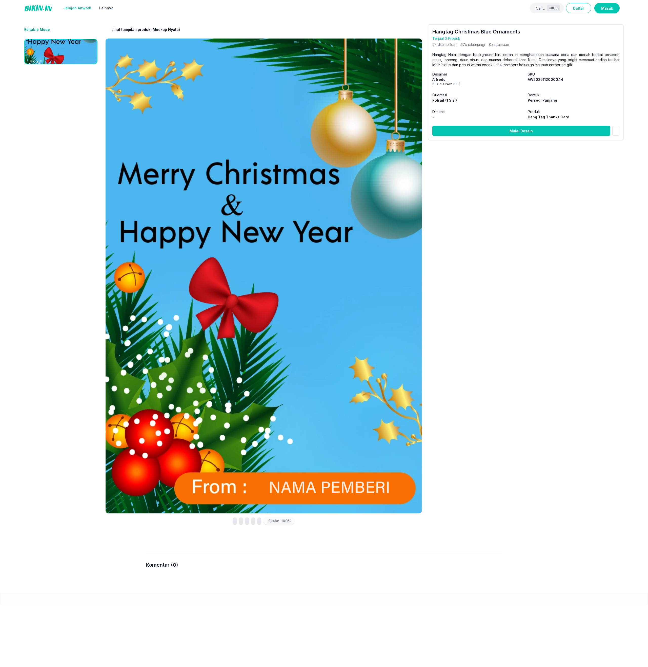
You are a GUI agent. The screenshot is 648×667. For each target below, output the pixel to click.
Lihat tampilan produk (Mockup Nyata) (145, 29)
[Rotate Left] (235, 521)
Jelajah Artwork (77, 8)
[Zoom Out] (259, 521)
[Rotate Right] (241, 521)
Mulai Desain (521, 131)
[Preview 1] (60, 51)
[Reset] (247, 521)
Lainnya (106, 8)
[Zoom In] (253, 521)
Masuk (607, 8)
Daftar (578, 8)
